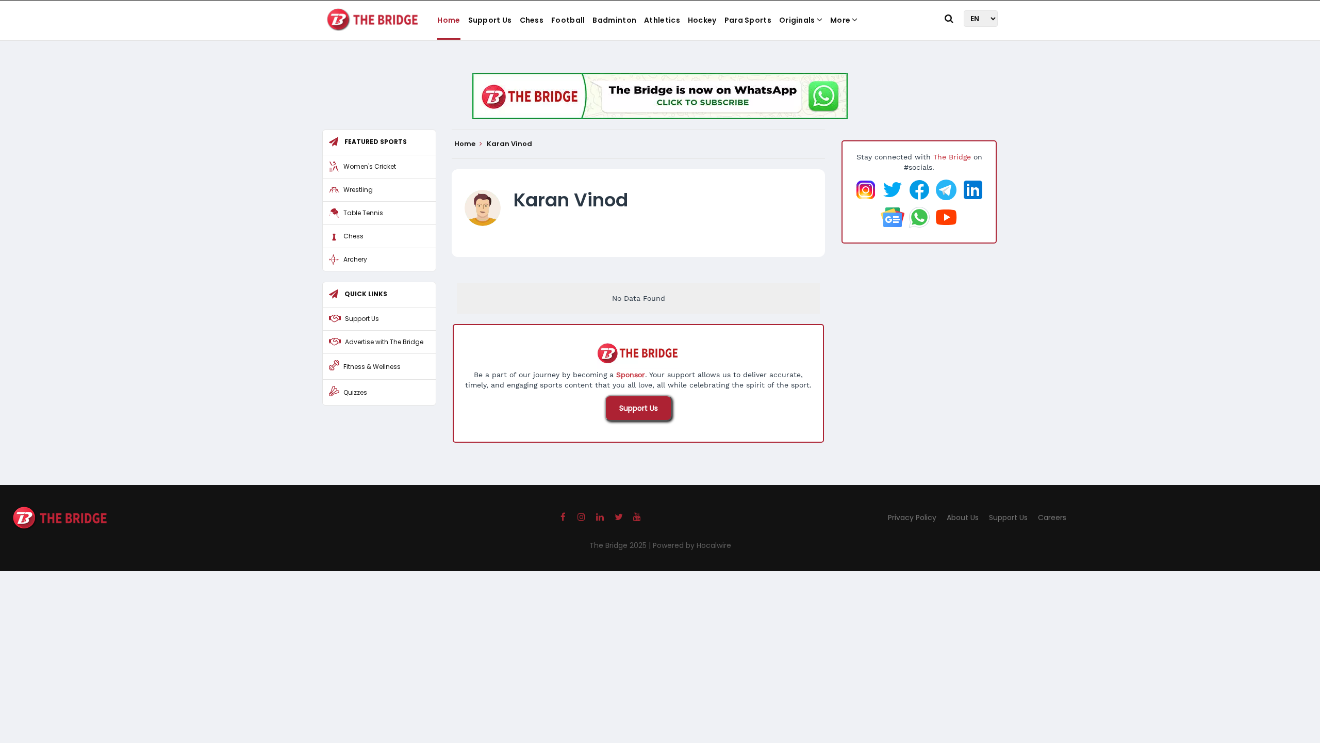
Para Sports (747, 20)
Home (448, 20)
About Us (963, 517)
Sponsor (630, 374)
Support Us (490, 20)
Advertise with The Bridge (384, 341)
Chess (532, 20)
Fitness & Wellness (372, 366)
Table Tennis (363, 212)
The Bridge (952, 157)
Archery (355, 259)
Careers (1052, 517)
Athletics (662, 20)
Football (568, 20)
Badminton (614, 20)
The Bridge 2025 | (621, 545)
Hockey (702, 20)
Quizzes (355, 392)
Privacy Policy (912, 517)
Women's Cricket (369, 166)
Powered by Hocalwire (692, 545)
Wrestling (358, 189)
